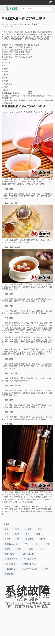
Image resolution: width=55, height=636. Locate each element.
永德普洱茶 (9, 573)
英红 (46, 14)
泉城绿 (7, 549)
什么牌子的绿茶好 (28, 553)
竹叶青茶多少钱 (28, 563)
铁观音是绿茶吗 (30, 558)
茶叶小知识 (9, 553)
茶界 (6, 529)
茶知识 (27, 24)
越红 (31, 549)
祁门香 (42, 539)
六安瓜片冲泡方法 (29, 568)
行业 (40, 24)
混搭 (17, 529)
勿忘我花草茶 (10, 568)
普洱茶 (34, 24)
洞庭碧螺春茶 (10, 563)
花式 (40, 529)
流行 (17, 534)
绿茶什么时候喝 (11, 558)
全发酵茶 (41, 12)
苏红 (47, 544)
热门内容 (47, 19)
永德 (46, 568)
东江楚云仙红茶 (33, 14)
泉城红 (19, 549)
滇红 (42, 549)
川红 (36, 544)
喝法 (6, 534)
